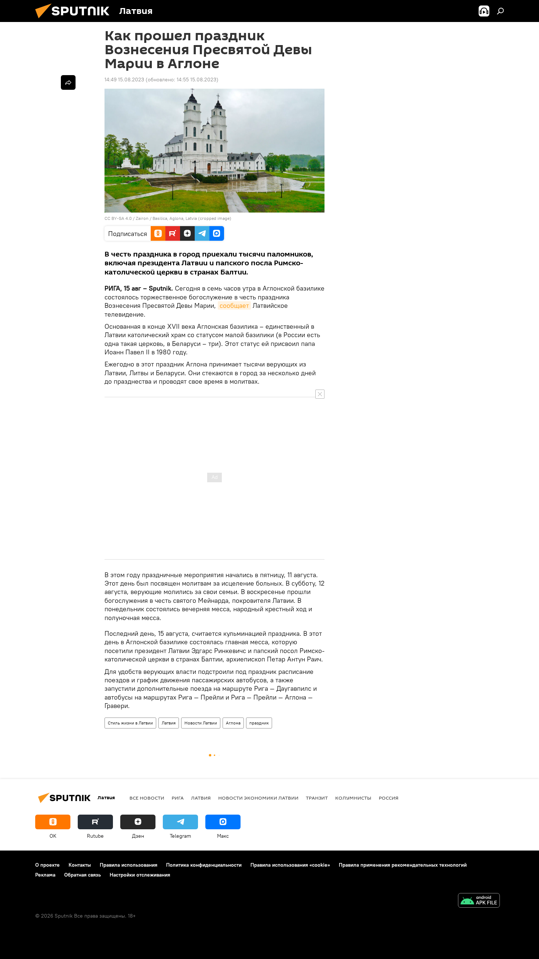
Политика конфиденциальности (204, 865)
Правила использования (128, 865)
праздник (259, 723)
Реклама (45, 874)
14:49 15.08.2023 (124, 79)
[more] (68, 82)
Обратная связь (82, 874)
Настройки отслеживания (140, 874)
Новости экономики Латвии (258, 797)
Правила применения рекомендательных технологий (403, 865)
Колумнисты (353, 797)
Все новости (146, 797)
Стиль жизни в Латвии (130, 723)
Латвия (169, 723)
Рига (178, 797)
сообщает (234, 305)
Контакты (80, 865)
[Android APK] (479, 901)
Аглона (233, 723)
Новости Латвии (200, 723)
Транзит (317, 797)
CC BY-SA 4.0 (118, 218)
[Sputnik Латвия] (75, 20)
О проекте (47, 865)
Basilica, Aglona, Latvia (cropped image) (192, 218)
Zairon (142, 218)
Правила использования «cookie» (290, 865)
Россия (389, 797)
